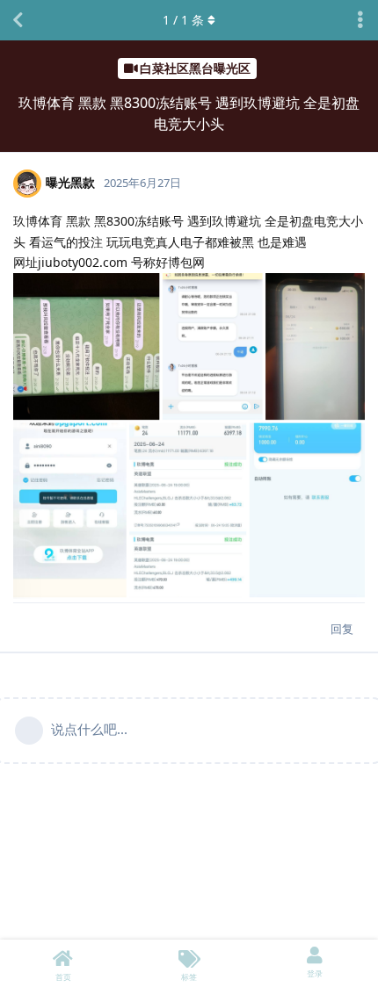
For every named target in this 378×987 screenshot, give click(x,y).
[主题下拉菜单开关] (360, 20)
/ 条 (183, 19)
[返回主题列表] (17, 20)
